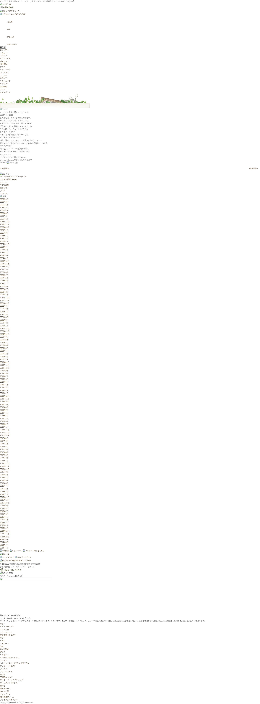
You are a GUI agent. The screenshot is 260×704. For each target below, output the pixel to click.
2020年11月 (4, 331)
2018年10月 (4, 402)
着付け (2, 686)
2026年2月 (4, 216)
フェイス (3, 660)
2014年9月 (4, 539)
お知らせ (3, 188)
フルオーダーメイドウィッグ (11, 680)
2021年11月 (4, 300)
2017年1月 (4, 461)
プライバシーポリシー (9, 700)
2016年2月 (4, 492)
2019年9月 (4, 371)
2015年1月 (4, 528)
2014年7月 (4, 545)
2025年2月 (4, 241)
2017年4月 (4, 452)
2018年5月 (4, 416)
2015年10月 (4, 503)
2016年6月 (4, 480)
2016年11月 (4, 466)
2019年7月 (4, 376)
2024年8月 (4, 250)
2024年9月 (4, 247)
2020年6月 (4, 345)
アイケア (3, 669)
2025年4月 (4, 238)
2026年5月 (4, 207)
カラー (2, 638)
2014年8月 (4, 542)
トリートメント (6, 632)
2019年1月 (4, 393)
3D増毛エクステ (6, 677)
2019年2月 (4, 390)
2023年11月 (4, 264)
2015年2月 (4, 525)
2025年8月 (4, 233)
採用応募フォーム (7, 697)
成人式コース (5, 689)
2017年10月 (4, 435)
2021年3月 (4, 320)
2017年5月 (4, 449)
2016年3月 (4, 489)
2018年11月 (4, 399)
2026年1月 (4, 219)
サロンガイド (5, 58)
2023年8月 (4, 272)
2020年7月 (4, 343)
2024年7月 (4, 253)
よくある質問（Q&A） (9, 179)
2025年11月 (4, 224)
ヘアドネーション (7, 627)
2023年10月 (4, 267)
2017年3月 (4, 455)
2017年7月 (4, 444)
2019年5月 (4, 382)
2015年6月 (4, 514)
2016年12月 (4, 463)
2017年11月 (4, 433)
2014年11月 (4, 534)
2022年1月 (4, 295)
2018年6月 (4, 413)
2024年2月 (4, 258)
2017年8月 (4, 441)
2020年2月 (4, 357)
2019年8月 (4, 373)
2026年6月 (4, 205)
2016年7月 (4, 478)
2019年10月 (4, 368)
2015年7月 (4, 511)
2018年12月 (4, 396)
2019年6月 (4, 379)
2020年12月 (4, 329)
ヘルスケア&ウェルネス (9, 658)
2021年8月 (4, 309)
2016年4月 (4, 486)
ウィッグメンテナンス (9, 683)
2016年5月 (4, 483)
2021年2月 (4, 323)
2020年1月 (4, 359)
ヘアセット (4, 655)
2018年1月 (4, 427)
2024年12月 (4, 244)
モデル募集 (4, 185)
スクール (3, 182)
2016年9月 (4, 472)
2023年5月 (4, 281)
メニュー (3, 53)
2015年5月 (4, 517)
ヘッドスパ (4, 629)
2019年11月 (4, 365)
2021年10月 (4, 303)
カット (2, 624)
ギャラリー (4, 61)
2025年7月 (4, 236)
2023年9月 (4, 269)
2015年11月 (4, 500)
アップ (2, 652)
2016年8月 (4, 475)
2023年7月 (4, 275)
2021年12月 (4, 298)
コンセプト (4, 50)
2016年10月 (4, 469)
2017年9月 (4, 438)
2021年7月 (4, 312)
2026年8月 (4, 199)
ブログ (2, 67)
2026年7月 (4, 202)
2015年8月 (4, 509)
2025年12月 (4, 222)
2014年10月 (4, 537)
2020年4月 (4, 351)
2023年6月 (4, 278)
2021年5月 (4, 314)
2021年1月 (4, 326)
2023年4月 (4, 283)
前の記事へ (253, 168)
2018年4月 (4, 418)
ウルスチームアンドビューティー (13, 177)
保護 (2, 646)
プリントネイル (6, 672)
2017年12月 (4, 430)
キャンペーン (5, 70)
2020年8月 (4, 340)
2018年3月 (4, 421)
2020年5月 (4, 348)
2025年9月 (4, 230)
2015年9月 (4, 506)
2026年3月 (4, 213)
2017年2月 (4, 458)
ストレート (4, 643)
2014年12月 (4, 531)
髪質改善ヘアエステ (8, 635)
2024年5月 (4, 255)
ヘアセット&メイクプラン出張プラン (14, 663)
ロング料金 (4, 649)
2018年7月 (4, 410)
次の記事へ (4, 168)
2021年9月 (4, 306)
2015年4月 (4, 520)
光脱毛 (2, 674)
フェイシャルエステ (8, 666)
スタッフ (3, 56)
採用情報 (3, 64)
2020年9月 (4, 337)
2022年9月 (4, 286)
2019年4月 (4, 385)
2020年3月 (4, 354)
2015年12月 (4, 497)
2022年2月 (4, 292)
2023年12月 (4, 261)
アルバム (3, 193)
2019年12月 (4, 362)
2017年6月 (4, 447)
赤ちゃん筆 (4, 691)
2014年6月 (4, 548)
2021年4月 (4, 317)
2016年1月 (4, 494)
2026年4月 (4, 210)
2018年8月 (4, 407)
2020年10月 (4, 334)
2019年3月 (4, 387)
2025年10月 (4, 227)
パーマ (2, 641)
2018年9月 (4, 404)
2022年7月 (4, 289)
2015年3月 (4, 523)
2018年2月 (4, 424)
